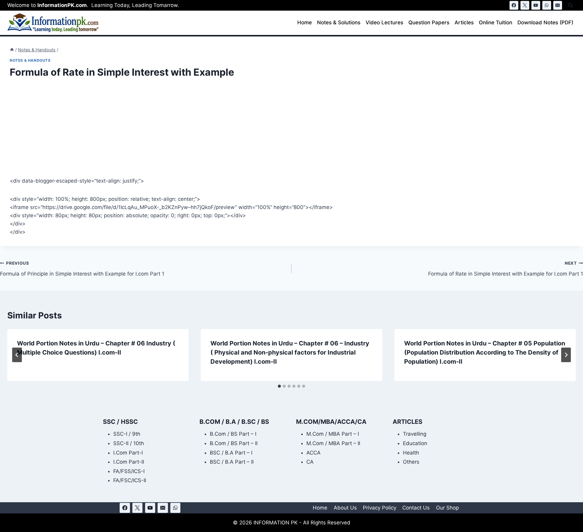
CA (310, 462)
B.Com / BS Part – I (233, 434)
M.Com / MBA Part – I (332, 434)
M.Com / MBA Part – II (333, 443)
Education (415, 443)
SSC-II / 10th (128, 443)
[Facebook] (514, 5)
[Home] (12, 49)
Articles (464, 22)
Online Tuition (495, 22)
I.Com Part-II (128, 462)
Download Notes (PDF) (545, 22)
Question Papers (428, 22)
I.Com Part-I (128, 453)
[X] (524, 5)
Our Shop (447, 508)
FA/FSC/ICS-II (129, 480)
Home (304, 22)
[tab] (279, 386)
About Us (345, 508)
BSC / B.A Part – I (231, 453)
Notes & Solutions (338, 22)
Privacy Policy (379, 508)
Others (411, 462)
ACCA (313, 453)
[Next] (566, 355)
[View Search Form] (570, 5)
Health (411, 453)
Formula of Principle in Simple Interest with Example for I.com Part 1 (82, 269)
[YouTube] (535, 5)
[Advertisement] (192, 131)
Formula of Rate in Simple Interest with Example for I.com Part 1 (505, 269)
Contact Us (416, 508)
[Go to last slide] (17, 355)
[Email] (557, 5)
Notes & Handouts (30, 60)
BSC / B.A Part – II (232, 462)
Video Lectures (384, 22)
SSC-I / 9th (126, 434)
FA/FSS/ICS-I (129, 471)
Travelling (414, 434)
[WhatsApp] (546, 5)
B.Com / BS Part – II (233, 443)
